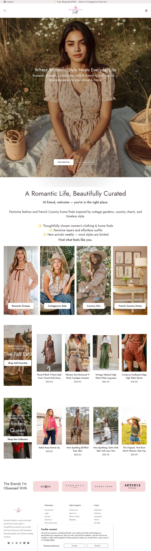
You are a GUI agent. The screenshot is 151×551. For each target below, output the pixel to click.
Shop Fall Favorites (17, 363)
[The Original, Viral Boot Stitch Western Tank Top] (134, 425)
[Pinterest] (16, 543)
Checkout (48, 520)
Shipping (72, 520)
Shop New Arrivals (86, 162)
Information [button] (48, 505)
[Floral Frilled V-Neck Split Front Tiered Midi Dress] (49, 353)
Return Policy (74, 516)
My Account (48, 510)
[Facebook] (9, 543)
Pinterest (97, 513)
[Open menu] (7, 10)
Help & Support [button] (75, 505)
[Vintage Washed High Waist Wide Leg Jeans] (106, 353)
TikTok (96, 520)
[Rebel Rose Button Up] (49, 425)
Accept (74, 545)
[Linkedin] (24, 543)
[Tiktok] (13, 543)
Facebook (98, 510)
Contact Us (73, 510)
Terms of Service (50, 523)
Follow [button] (96, 505)
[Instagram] (20, 543)
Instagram (10, 1)
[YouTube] (28, 543)
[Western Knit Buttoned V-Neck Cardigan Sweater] (78, 353)
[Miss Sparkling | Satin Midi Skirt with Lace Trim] (106, 425)
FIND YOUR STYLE (64, 162)
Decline (97, 545)
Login (46, 513)
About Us (72, 513)
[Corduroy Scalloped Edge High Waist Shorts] (134, 353)
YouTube (97, 523)
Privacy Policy (49, 540)
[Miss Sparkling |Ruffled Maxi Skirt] (78, 425)
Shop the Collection (17, 439)
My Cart (47, 516)
